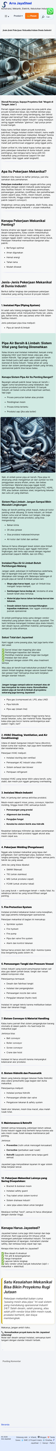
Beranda (5, 1424)
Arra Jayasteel (6, 1439)
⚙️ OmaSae (47, 1440)
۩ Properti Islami (35, 1440)
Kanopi (45, 1443)
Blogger (43, 1437)
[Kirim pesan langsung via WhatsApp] (50, 11)
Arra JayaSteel (20, 3)
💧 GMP (24, 1440)
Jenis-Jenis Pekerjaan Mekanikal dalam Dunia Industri (27, 30)
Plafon (52, 1443)
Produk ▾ (18, 15)
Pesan (33, 15)
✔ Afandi (32, 1437)
